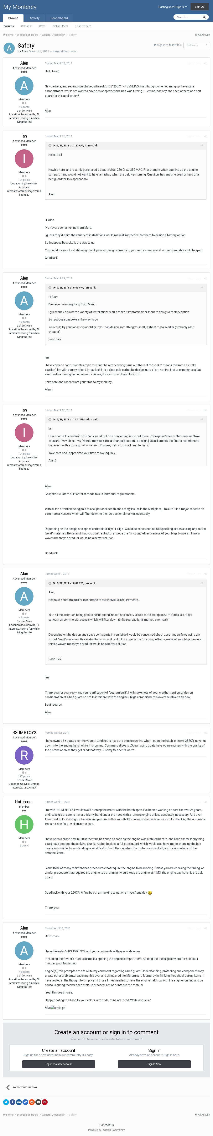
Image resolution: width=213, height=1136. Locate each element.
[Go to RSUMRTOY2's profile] (24, 755)
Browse (13, 18)
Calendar (26, 26)
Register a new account (58, 1064)
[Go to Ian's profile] (24, 158)
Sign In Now (154, 1064)
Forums (9, 26)
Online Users (60, 26)
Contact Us (106, 1125)
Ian (24, 136)
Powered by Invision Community (106, 1130)
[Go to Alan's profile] (9, 48)
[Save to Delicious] (25, 1102)
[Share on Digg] (19, 1102)
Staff (42, 26)
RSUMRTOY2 (24, 732)
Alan (25, 51)
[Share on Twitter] (6, 1102)
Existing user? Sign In (172, 7)
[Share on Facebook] (12, 1102)
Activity (35, 18)
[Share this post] (205, 63)
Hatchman (24, 801)
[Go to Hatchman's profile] (24, 824)
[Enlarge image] (150, 892)
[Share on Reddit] (32, 1102)
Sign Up (199, 6)
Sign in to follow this (169, 45)
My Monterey (19, 7)
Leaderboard (83, 26)
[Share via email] (38, 1102)
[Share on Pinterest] (45, 1102)
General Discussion (65, 51)
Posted (58, 63)
